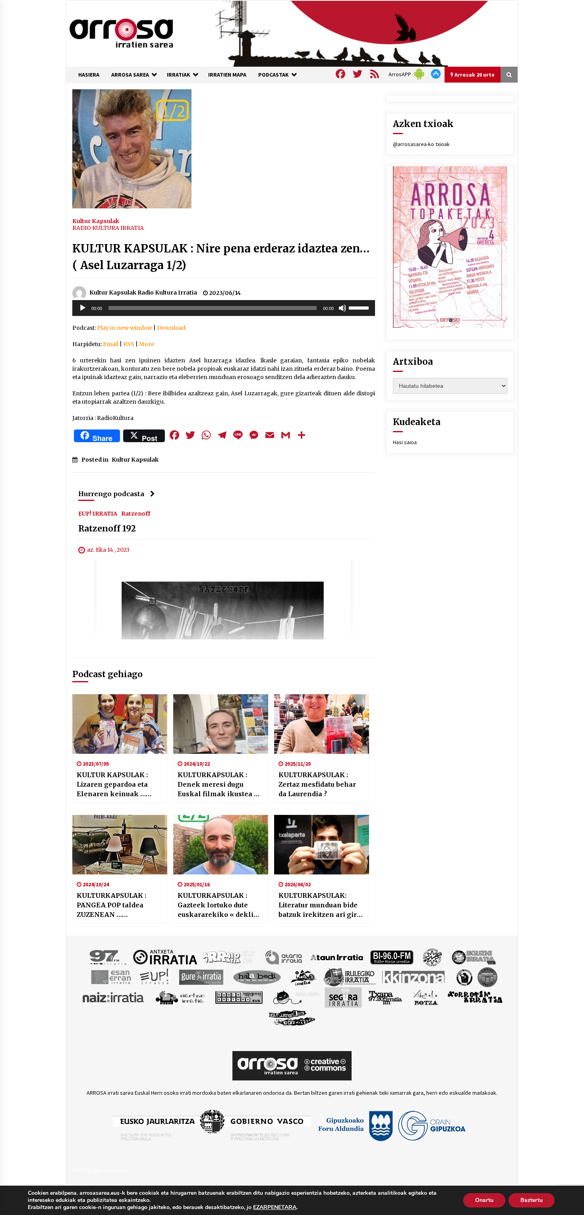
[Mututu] (342, 308)
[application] (223, 308)
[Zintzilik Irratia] (292, 1017)
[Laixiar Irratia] (487, 976)
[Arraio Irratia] (228, 956)
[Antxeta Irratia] (165, 956)
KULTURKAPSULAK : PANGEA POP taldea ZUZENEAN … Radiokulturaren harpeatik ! (111, 905)
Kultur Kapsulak (95, 221)
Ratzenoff (135, 513)
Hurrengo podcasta (111, 494)
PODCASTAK (273, 74)
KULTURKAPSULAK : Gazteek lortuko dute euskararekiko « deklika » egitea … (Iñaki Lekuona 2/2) (220, 905)
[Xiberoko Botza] (425, 996)
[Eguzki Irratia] (473, 956)
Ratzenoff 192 (107, 528)
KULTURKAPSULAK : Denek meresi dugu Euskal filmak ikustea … (218, 784)
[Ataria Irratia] (284, 956)
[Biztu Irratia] (432, 956)
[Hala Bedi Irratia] (256, 976)
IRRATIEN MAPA (227, 74)
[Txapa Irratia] (385, 996)
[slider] (360, 307)
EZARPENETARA (274, 1207)
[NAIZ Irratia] (113, 996)
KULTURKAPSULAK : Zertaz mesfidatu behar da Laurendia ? (317, 784)
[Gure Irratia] (201, 976)
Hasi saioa (405, 442)
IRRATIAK (178, 74)
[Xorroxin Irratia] (475, 996)
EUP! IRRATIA (97, 513)
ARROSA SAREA (130, 74)
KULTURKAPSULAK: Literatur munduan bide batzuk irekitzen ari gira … (319, 905)
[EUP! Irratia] (155, 976)
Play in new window (124, 327)
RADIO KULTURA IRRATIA (108, 227)
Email (110, 344)
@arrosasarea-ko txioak (421, 144)
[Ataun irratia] (337, 956)
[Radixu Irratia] (295, 996)
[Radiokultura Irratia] (239, 996)
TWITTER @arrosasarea (99, 1170)
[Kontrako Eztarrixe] (463, 976)
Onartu (484, 1200)
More (146, 344)
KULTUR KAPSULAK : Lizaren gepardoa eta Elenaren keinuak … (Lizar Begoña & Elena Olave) (115, 785)
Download (171, 327)
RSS (128, 344)
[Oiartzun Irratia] (180, 996)
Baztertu (531, 1200)
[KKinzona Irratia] (414, 976)
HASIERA (88, 74)
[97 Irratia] (108, 956)
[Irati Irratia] (303, 976)
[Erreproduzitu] (83, 308)
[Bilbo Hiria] (392, 956)
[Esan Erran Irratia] (111, 976)
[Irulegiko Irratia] (350, 976)
